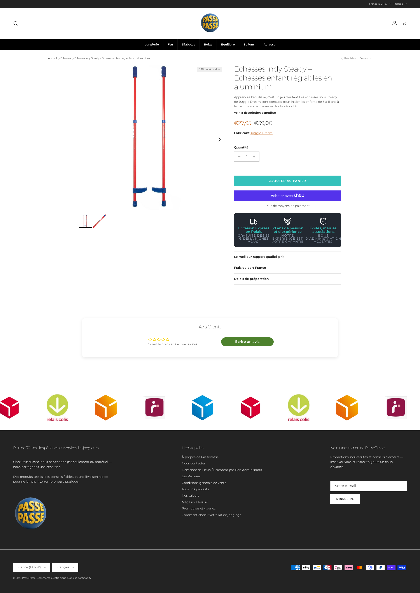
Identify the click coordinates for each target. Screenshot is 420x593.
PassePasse (29, 577)
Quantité (241, 147)
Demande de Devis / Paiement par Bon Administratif (222, 470)
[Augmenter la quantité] (255, 156)
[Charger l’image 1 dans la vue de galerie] (151, 137)
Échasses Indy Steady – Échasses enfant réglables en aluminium (112, 58)
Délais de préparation (251, 279)
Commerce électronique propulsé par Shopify (64, 577)
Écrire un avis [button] (247, 342)
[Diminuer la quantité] (238, 156)
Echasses (65, 58)
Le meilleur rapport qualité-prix (259, 257)
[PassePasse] (210, 23)
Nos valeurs (190, 495)
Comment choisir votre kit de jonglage (211, 515)
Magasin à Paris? (195, 502)
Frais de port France (250, 268)
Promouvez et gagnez (198, 508)
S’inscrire (345, 499)
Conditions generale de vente (204, 483)
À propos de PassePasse (200, 457)
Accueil (52, 58)
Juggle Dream (261, 133)
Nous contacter (193, 463)
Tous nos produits (195, 489)
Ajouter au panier (287, 181)
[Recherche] (15, 23)
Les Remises (191, 476)
